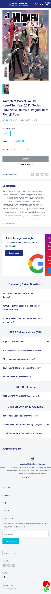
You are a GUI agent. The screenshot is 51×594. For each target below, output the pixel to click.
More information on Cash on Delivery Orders (22, 433)
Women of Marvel (10, 120)
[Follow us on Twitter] (9, 565)
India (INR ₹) (8, 553)
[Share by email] (47, 174)
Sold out (25, 158)
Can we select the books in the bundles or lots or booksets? (20, 307)
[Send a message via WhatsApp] (46, 589)
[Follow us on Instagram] (13, 565)
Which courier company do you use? (18, 359)
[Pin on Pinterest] (37, 174)
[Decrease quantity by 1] (14, 149)
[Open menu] (3, 4)
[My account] (41, 4)
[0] (46, 3)
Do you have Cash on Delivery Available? (20, 415)
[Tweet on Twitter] (42, 174)
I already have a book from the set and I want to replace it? (22, 320)
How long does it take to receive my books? (21, 350)
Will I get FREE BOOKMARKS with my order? (22, 396)
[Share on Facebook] (32, 174)
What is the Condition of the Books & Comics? (18, 295)
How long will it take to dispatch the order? (21, 368)
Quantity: (6, 149)
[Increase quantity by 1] (27, 149)
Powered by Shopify (9, 589)
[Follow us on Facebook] (4, 565)
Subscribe (10, 541)
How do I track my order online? (16, 376)
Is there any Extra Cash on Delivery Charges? (22, 424)
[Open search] (36, 4)
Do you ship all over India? (14, 341)
